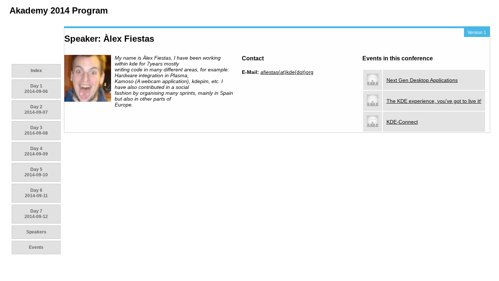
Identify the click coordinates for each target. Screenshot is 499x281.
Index (36, 70)
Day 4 (36, 151)
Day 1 (36, 88)
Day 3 (36, 130)
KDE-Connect (402, 122)
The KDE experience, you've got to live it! (433, 101)
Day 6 (36, 193)
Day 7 (36, 214)
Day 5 (36, 172)
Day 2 (36, 109)
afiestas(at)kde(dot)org (286, 72)
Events (36, 247)
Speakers (36, 232)
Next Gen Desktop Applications (422, 80)
